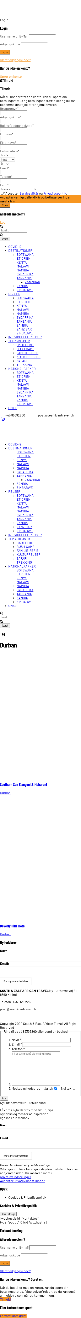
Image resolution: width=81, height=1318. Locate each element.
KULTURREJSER (28, 357)
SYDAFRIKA (25, 274)
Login (4, 222)
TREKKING (24, 365)
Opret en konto (11, 76)
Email (17, 1044)
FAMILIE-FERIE (27, 353)
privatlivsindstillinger (15, 1177)
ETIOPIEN (24, 258)
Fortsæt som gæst (13, 1316)
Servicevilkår (29, 193)
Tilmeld (5, 1299)
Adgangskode (10, 44)
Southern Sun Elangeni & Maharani (23, 784)
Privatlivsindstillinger (29, 1181)
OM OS (12, 408)
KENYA (22, 262)
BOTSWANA (25, 254)
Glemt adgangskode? (15, 60)
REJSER (14, 294)
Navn (3, 950)
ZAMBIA (22, 286)
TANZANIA (24, 278)
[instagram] (3, 419)
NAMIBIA (23, 270)
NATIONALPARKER (22, 368)
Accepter (7, 1181)
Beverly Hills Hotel (12, 925)
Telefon (18, 1049)
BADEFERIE (25, 345)
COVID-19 (14, 246)
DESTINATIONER (20, 250)
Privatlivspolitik (54, 193)
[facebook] (1, 419)
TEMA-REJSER (19, 341)
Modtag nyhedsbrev (26, 1088)
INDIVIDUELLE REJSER (25, 337)
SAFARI (22, 361)
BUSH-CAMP (25, 349)
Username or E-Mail (14, 36)
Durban (5, 793)
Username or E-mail (14, 1247)
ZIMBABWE (25, 290)
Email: (4, 963)
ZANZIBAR (32, 282)
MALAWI (23, 266)
